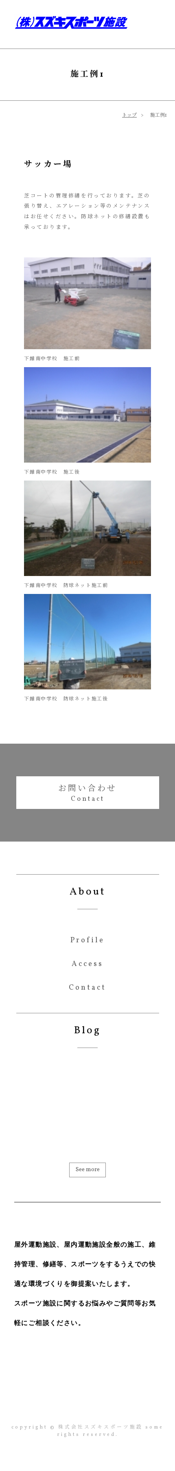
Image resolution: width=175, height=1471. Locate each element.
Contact (87, 988)
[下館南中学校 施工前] (87, 347)
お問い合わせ (87, 789)
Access (87, 964)
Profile (87, 940)
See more (88, 1170)
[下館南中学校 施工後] (87, 460)
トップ (129, 115)
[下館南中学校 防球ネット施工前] (87, 574)
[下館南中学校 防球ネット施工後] (87, 687)
